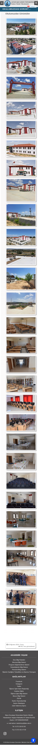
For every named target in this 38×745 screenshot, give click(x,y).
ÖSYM (19, 698)
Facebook (19, 681)
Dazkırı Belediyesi (19, 703)
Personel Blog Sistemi (19, 669)
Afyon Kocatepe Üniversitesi (14, 742)
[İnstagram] (4, 733)
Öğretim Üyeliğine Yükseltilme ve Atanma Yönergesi (19, 672)
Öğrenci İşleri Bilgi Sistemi (19, 693)
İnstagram (19, 684)
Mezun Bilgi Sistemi (19, 696)
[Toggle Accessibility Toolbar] (33, 740)
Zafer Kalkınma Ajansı (19, 706)
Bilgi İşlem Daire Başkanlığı (28, 742)
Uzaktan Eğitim (19, 691)
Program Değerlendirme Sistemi (19, 665)
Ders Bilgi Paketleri (19, 660)
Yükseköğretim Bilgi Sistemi (19, 667)
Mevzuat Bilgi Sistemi (19, 662)
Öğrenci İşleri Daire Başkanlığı (19, 689)
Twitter (19, 686)
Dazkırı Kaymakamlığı (19, 701)
